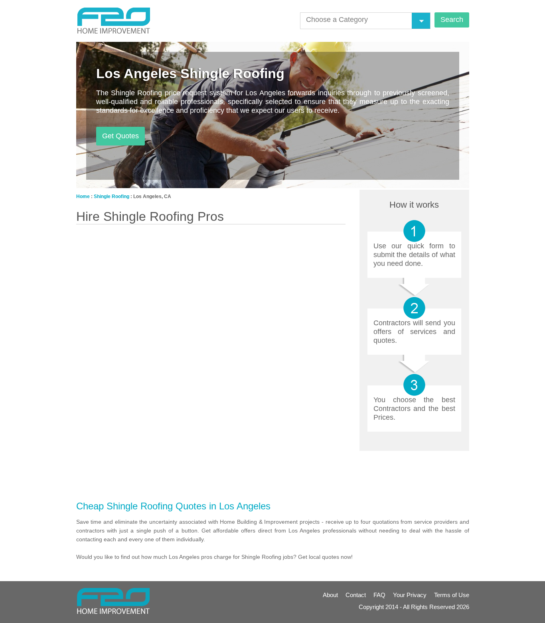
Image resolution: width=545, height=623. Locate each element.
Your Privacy (410, 595)
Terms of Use (451, 595)
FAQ (379, 595)
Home (83, 196)
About (330, 595)
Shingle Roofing (111, 196)
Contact (356, 595)
